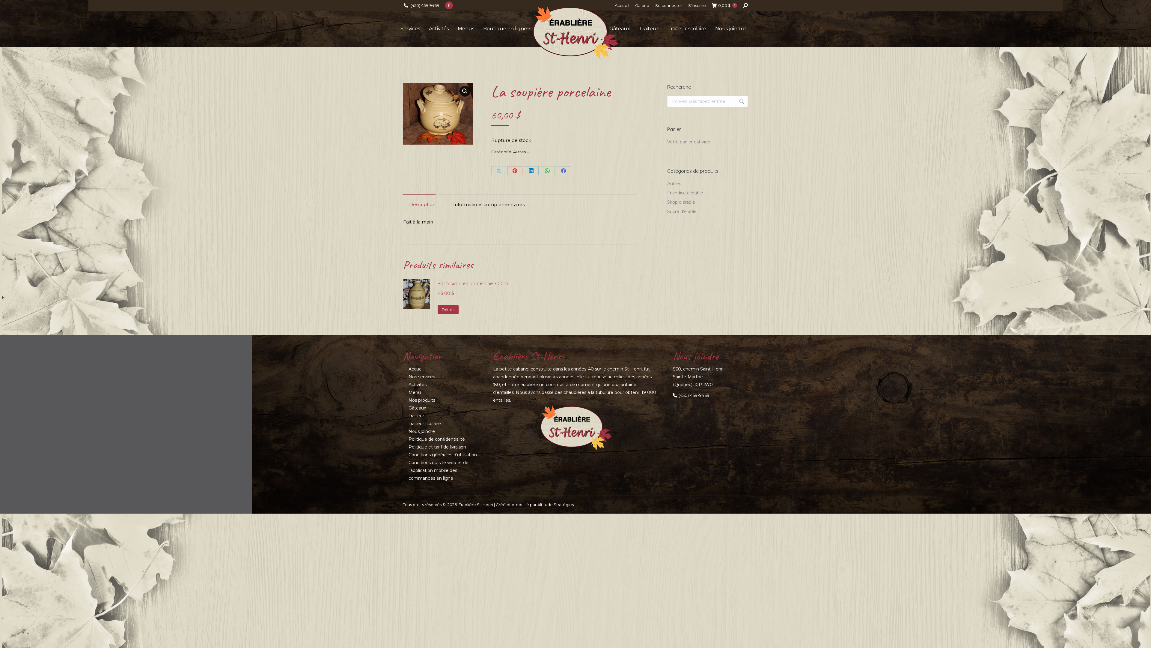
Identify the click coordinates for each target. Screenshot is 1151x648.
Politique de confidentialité (437, 439)
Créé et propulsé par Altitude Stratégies (535, 504)
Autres (519, 151)
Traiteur (416, 415)
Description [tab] (422, 204)
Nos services (422, 377)
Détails (448, 309)
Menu (415, 392)
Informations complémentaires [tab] (489, 204)
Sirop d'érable (681, 202)
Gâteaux (417, 408)
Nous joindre (422, 431)
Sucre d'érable (682, 211)
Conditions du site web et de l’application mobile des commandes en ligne (438, 470)
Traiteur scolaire (425, 423)
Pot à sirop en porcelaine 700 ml (473, 283)
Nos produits (422, 400)
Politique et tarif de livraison (437, 447)
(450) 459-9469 (425, 5)
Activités (418, 384)
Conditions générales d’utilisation (443, 455)
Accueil (416, 369)
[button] (465, 91)
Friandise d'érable (685, 193)
